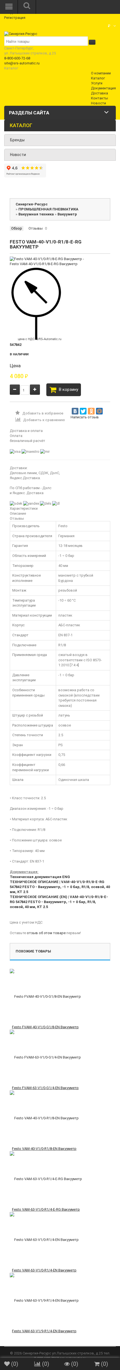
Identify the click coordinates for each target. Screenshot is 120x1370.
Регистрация (14, 18)
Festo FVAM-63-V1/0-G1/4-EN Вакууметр (45, 1088)
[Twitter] (83, 411)
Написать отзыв (85, 417)
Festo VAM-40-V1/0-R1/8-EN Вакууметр (44, 1149)
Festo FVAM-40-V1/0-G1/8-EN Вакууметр (45, 1027)
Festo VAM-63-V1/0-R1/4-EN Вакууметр (44, 1270)
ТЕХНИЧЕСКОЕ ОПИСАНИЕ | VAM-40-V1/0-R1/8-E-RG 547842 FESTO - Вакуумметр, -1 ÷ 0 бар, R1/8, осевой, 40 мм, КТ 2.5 (60, 887)
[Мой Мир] (99, 411)
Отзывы (35, 228)
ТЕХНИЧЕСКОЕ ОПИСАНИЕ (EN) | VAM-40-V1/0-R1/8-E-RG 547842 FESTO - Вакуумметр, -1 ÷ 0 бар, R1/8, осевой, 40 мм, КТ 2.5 (59, 902)
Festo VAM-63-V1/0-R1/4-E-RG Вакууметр (46, 1209)
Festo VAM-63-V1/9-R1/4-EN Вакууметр (44, 1331)
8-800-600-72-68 (17, 58)
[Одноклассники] (91, 411)
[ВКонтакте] (75, 411)
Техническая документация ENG (40, 877)
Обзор (16, 228)
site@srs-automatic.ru (22, 63)
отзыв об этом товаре (46, 933)
